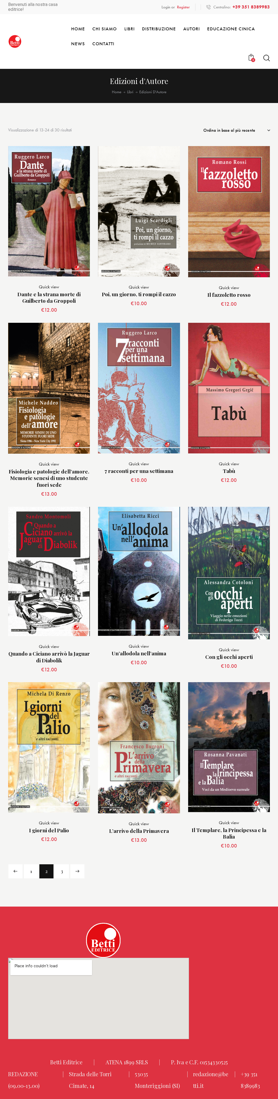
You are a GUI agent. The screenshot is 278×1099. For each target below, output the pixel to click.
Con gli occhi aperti (229, 656)
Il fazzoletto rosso (229, 294)
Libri (130, 92)
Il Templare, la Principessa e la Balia (229, 833)
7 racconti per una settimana (139, 471)
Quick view (49, 287)
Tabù (229, 471)
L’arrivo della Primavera (139, 830)
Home (116, 92)
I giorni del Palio (49, 830)
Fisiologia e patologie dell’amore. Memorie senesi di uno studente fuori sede (49, 478)
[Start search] (266, 58)
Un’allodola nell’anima (139, 653)
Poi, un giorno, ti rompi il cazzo (139, 294)
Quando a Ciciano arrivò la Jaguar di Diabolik (49, 656)
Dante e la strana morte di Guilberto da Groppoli (49, 297)
